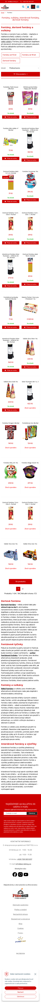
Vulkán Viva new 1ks (11, 544)
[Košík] (33, 7)
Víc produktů (20, 582)
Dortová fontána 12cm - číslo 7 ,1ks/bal (30, 213)
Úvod (2, 12)
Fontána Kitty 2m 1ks (10, 463)
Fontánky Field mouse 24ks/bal (10, 88)
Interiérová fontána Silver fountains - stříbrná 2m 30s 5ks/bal (30, 130)
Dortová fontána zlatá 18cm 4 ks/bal (30, 255)
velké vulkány (6, 42)
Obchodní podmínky (20, 905)
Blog (20, 924)
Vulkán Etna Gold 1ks (11, 382)
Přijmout (20, 988)
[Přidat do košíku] (10, 117)
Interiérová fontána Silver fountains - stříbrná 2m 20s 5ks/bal (10, 255)
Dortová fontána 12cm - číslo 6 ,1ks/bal (10, 503)
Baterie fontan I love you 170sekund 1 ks (30, 298)
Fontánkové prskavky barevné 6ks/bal (11, 298)
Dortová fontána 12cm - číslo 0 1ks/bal (10, 213)
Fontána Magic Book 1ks (30, 463)
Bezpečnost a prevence (20, 919)
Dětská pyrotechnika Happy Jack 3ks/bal (30, 88)
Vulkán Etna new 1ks (30, 544)
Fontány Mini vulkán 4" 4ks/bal (11, 129)
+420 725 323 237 (28, 1)
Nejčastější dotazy (20, 914)
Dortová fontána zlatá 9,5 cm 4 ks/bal (10, 172)
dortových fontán (8, 39)
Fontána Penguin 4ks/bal (10, 423)
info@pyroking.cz (13, 1)
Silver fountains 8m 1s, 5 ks (30, 382)
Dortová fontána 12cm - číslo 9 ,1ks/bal (30, 503)
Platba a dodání (20, 910)
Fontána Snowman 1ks (30, 171)
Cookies (20, 928)
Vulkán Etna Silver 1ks (30, 338)
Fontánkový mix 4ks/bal (30, 423)
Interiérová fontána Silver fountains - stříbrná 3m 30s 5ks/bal (10, 340)
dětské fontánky (26, 39)
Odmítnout (20, 996)
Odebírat (32, 813)
